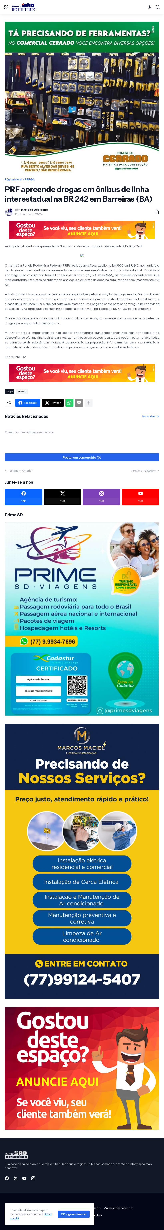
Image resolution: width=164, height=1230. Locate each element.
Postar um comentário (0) (82, 457)
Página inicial (13, 179)
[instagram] (33, 1178)
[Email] (79, 403)
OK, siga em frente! (73, 1214)
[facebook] (7, 1178)
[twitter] (16, 1178)
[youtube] (24, 1178)
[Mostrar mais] (89, 403)
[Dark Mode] (150, 7)
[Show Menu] (6, 7)
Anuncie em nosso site (118, 1208)
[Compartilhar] (155, 212)
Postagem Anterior (20, 470)
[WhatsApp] (69, 403)
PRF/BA (30, 179)
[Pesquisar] (158, 7)
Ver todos (148, 416)
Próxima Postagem (143, 470)
